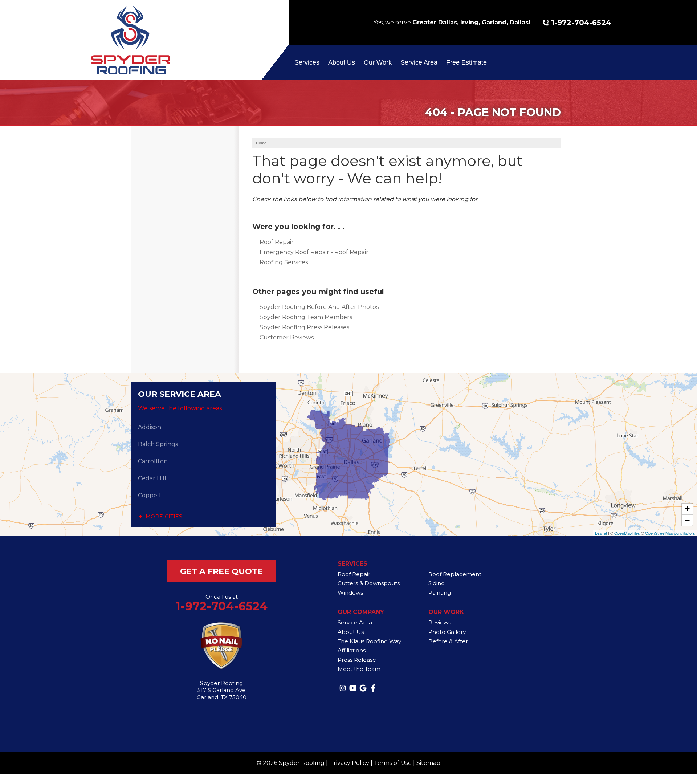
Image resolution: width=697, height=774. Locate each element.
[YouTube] (352, 688)
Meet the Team (359, 668)
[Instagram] (342, 688)
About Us (341, 62)
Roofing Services (284, 262)
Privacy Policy (349, 762)
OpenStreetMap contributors (670, 533)
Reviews (439, 622)
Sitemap (428, 762)
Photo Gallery (447, 631)
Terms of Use (393, 762)
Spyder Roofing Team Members (306, 317)
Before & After (448, 641)
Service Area (418, 62)
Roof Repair (277, 242)
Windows (350, 592)
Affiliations (352, 650)
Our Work (378, 62)
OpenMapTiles (627, 533)
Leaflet (601, 533)
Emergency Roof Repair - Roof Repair (314, 252)
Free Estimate (466, 62)
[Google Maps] (363, 688)
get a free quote (221, 571)
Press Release (357, 659)
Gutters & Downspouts (369, 583)
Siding (436, 583)
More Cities (164, 516)
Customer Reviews (287, 337)
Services (306, 62)
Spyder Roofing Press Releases (304, 327)
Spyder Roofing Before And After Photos (319, 307)
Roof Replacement (454, 574)
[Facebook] (373, 688)
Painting (439, 592)
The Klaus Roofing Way (369, 641)
